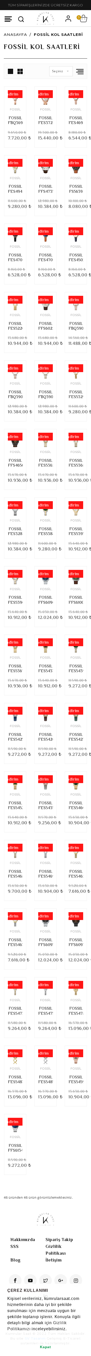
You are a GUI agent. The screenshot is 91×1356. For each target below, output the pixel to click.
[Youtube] (30, 1280)
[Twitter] (45, 1280)
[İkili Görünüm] (20, 71)
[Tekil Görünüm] (10, 71)
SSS (14, 1246)
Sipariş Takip (59, 1239)
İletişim (53, 1260)
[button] (8, 1335)
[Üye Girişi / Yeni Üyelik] (68, 18)
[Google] (60, 1280)
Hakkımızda (22, 1239)
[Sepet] (83, 18)
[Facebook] (15, 1280)
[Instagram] (76, 1280)
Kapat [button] (45, 1347)
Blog (15, 1260)
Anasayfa (15, 34)
